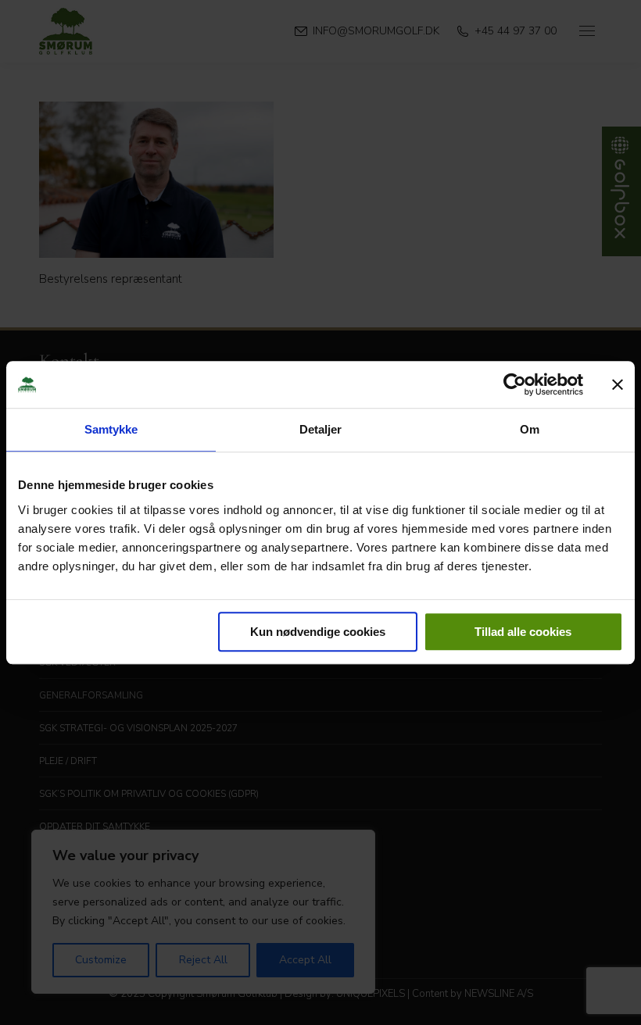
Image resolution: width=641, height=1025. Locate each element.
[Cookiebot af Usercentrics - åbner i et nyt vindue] (514, 384)
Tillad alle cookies (522, 631)
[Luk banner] (617, 384)
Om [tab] (529, 429)
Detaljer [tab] (320, 429)
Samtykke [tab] (111, 429)
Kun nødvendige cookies (317, 631)
